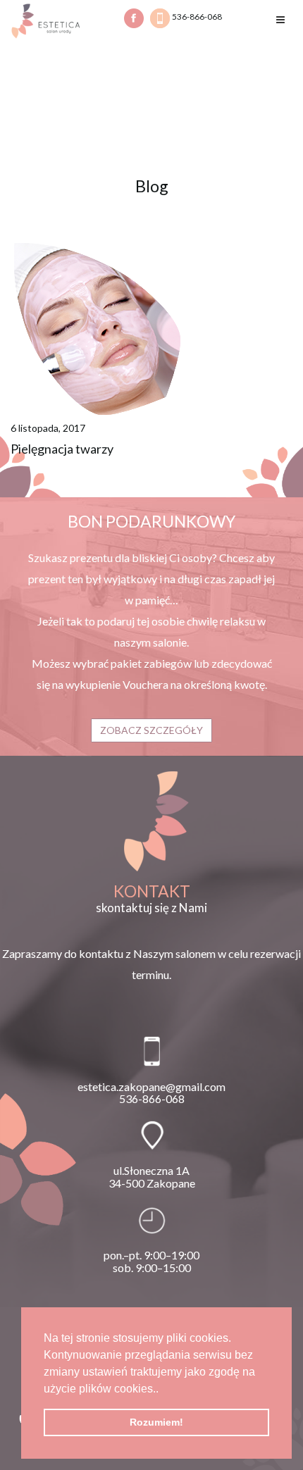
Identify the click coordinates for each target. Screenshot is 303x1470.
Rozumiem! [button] (156, 1422)
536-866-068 (196, 16)
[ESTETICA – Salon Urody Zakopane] (46, 19)
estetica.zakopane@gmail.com (151, 1086)
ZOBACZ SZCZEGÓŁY (151, 730)
